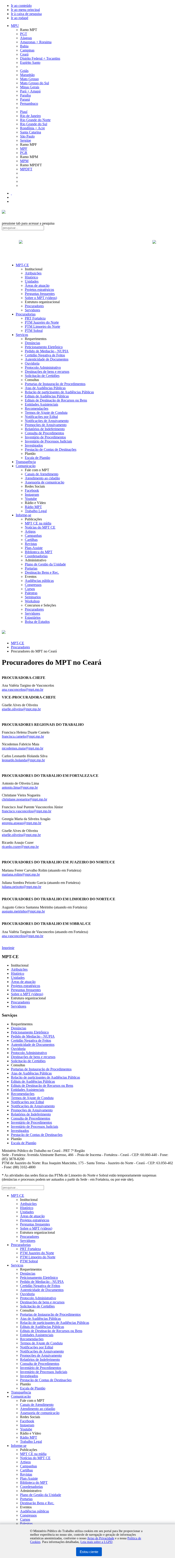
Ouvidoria (32, 363)
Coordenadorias (36, 556)
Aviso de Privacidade (100, 1538)
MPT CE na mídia (38, 523)
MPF (23, 149)
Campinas (27, 50)
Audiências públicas (39, 581)
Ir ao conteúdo (21, 6)
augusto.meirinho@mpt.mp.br (23, 911)
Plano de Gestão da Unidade (45, 564)
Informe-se (23, 515)
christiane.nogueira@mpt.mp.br (24, 799)
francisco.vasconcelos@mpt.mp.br (26, 811)
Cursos (30, 589)
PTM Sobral (34, 331)
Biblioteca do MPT (38, 552)
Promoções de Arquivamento (46, 425)
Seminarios (33, 597)
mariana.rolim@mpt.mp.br (21, 874)
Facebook (32, 490)
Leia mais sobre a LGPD (96, 1542)
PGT (23, 34)
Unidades (32, 281)
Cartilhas (31, 540)
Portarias (31, 568)
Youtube (31, 499)
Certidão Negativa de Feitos (45, 355)
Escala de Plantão (37, 458)
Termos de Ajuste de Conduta (46, 412)
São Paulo (27, 136)
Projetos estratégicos (39, 290)
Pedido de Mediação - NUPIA (47, 351)
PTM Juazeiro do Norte (42, 322)
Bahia (24, 46)
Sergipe (25, 140)
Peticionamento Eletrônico (44, 347)
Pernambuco (29, 103)
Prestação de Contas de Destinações (50, 449)
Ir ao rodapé (19, 18)
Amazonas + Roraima (35, 42)
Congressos (33, 585)
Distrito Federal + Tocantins (40, 58)
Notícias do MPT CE (40, 527)
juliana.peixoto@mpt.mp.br (21, 887)
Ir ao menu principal (25, 10)
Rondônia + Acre (32, 128)
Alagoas (26, 38)
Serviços (22, 335)
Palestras (31, 593)
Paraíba (25, 95)
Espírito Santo (30, 62)
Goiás (24, 71)
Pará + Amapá (30, 91)
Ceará (24, 54)
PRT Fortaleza (35, 318)
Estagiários (33, 617)
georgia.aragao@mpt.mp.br (21, 823)
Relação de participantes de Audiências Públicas (59, 392)
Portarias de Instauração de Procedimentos (55, 384)
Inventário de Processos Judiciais (48, 441)
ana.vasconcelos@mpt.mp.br (22, 689)
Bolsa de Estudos (37, 622)
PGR (23, 153)
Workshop (32, 601)
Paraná (25, 99)
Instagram (32, 494)
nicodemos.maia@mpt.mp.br (22, 748)
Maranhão (27, 75)
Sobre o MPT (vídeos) (41, 298)
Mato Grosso (29, 79)
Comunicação (26, 466)
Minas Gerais (29, 87)
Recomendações (36, 408)
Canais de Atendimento (41, 474)
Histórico (31, 277)
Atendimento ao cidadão (42, 478)
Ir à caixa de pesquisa (26, 14)
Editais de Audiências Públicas (47, 396)
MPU (15, 26)
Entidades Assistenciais (41, 404)
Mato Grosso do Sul (34, 83)
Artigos (30, 531)
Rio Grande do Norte (35, 120)
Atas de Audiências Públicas (45, 388)
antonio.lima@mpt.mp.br (20, 787)
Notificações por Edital (41, 417)
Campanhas (33, 535)
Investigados (34, 445)
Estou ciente (89, 1552)
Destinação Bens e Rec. (42, 572)
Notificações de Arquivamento (47, 421)
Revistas (31, 544)
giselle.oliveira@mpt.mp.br (21, 709)
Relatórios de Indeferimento (45, 429)
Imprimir (8, 948)
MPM (24, 161)
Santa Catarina (30, 132)
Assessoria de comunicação (44, 482)
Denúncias (32, 343)
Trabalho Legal (36, 511)
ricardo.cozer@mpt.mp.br (20, 847)
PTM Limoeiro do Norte (42, 326)
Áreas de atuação (37, 285)
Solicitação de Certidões (42, 376)
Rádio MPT (33, 507)
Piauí (23, 112)
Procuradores (34, 306)
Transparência (26, 462)
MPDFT (26, 169)
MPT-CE (22, 265)
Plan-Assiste (34, 548)
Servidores (32, 310)
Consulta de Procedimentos (44, 433)
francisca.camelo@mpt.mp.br (23, 736)
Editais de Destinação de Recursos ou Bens (56, 400)
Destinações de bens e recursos (47, 372)
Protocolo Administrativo (43, 367)
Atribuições (33, 273)
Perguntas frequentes (40, 294)
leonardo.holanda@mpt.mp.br (23, 760)
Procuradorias (26, 314)
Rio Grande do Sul (33, 124)
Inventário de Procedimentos (45, 437)
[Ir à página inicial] (87, 246)
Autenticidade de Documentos (46, 359)
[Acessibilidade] (11, 193)
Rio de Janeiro (30, 116)
